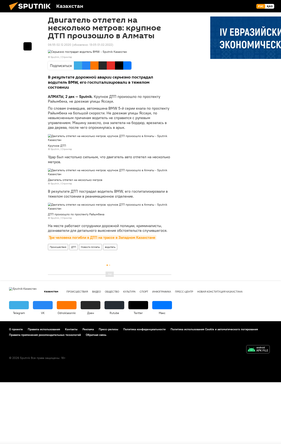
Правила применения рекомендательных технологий (45, 335)
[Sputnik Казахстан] (31, 11)
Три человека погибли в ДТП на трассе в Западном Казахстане (102, 237)
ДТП (73, 246)
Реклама (88, 329)
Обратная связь (96, 335)
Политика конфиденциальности (144, 329)
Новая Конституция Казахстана (220, 291)
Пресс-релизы (108, 329)
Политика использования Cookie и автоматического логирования (214, 329)
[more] (27, 46)
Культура (129, 291)
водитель (110, 246)
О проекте (16, 329)
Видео (96, 291)
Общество (112, 291)
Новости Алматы (90, 246)
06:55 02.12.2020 (59, 45)
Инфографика (161, 291)
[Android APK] (258, 349)
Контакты (71, 329)
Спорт (144, 291)
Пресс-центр (184, 291)
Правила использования (44, 329)
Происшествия (58, 246)
